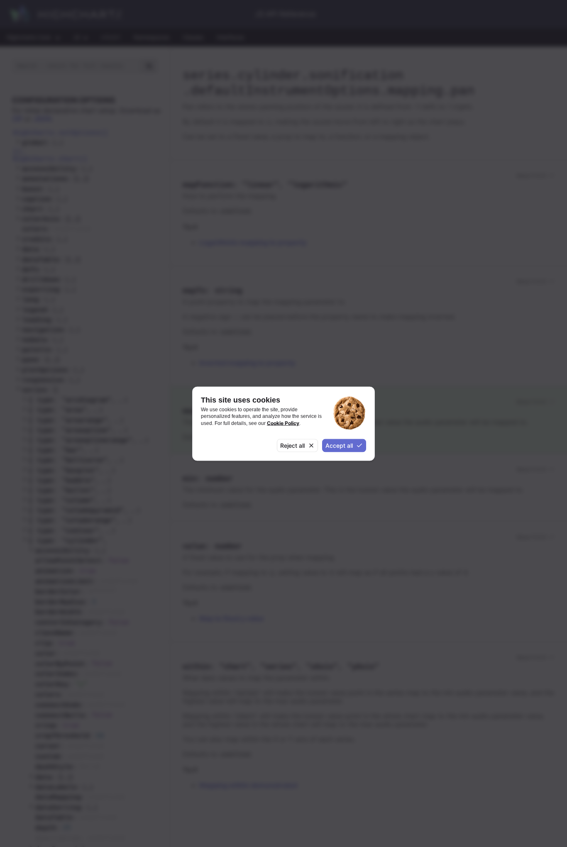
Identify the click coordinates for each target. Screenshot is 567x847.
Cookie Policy (283, 423)
